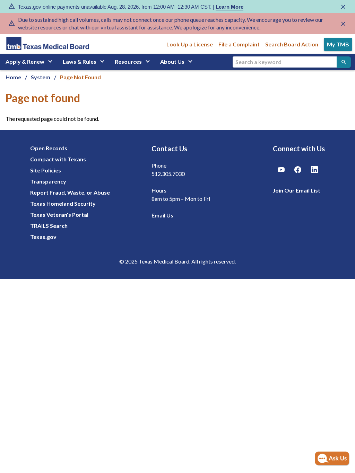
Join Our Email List (296, 190)
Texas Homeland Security (63, 203)
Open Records (48, 148)
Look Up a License (189, 44)
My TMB (338, 44)
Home (13, 77)
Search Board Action (291, 44)
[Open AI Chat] (332, 458)
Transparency (48, 181)
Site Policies (45, 170)
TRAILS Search (49, 225)
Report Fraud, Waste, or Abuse (70, 192)
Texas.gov (43, 236)
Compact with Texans (58, 159)
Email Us (162, 215)
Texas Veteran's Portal (59, 214)
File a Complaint (239, 44)
